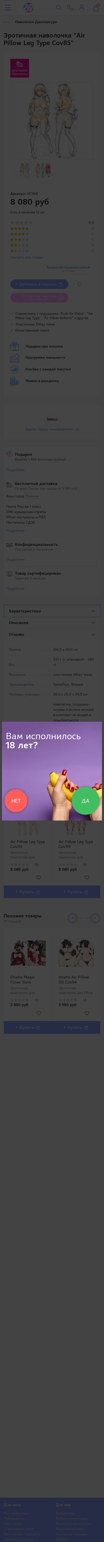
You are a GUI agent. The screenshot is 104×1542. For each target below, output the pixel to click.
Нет (15, 800)
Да (85, 800)
